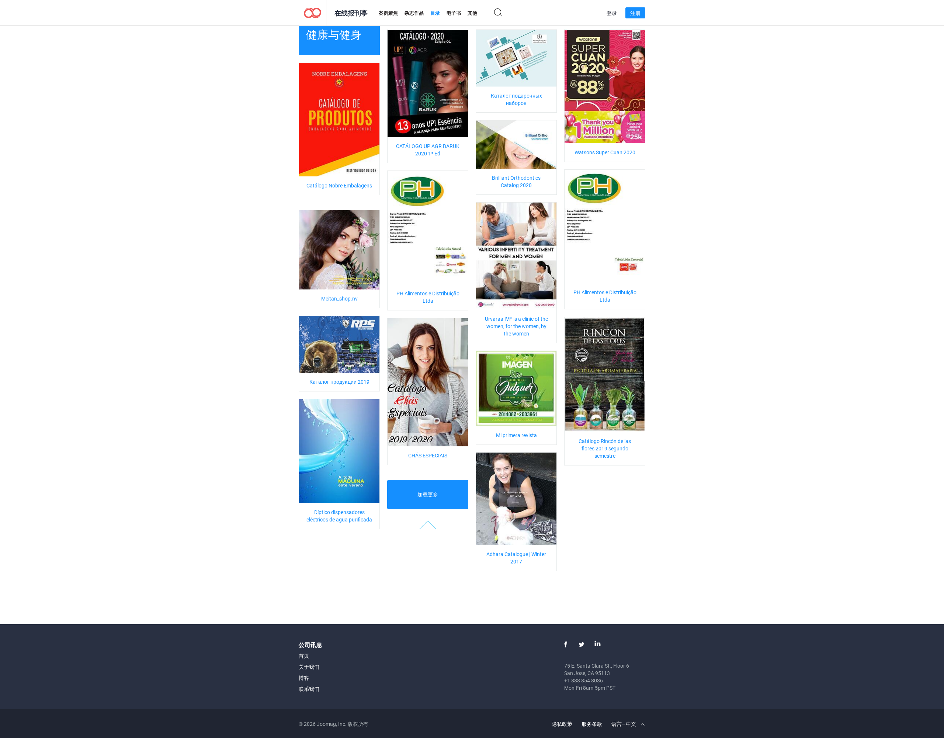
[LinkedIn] (597, 644)
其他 (472, 13)
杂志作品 (414, 13)
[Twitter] (581, 644)
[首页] (312, 12)
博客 (304, 677)
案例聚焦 (388, 13)
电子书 (454, 13)
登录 (612, 13)
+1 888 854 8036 (583, 680)
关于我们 (309, 666)
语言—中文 (624, 723)
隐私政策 (562, 723)
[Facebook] (565, 644)
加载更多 (427, 494)
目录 (435, 13)
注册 (635, 13)
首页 (304, 655)
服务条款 (592, 723)
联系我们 (309, 688)
